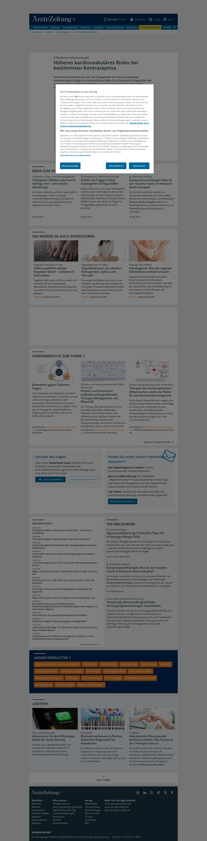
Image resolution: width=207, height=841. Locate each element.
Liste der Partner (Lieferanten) (75, 155)
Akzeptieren (139, 165)
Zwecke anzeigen (70, 165)
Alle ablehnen (116, 165)
